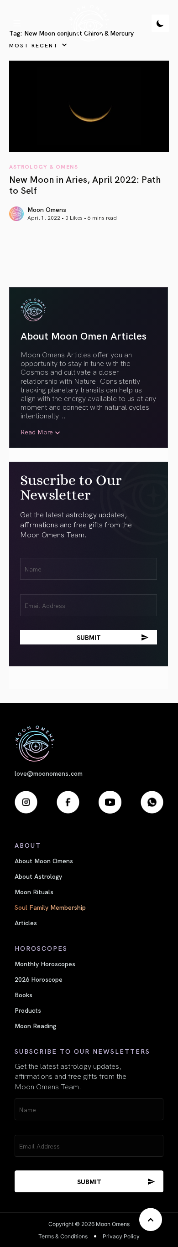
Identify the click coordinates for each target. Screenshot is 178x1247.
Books (23, 994)
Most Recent (33, 45)
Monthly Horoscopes (45, 963)
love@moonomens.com (49, 773)
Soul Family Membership (50, 907)
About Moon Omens (44, 860)
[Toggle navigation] (17, 23)
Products (28, 1010)
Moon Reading (35, 1025)
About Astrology (38, 876)
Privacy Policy (121, 1236)
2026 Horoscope (39, 979)
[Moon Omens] (89, 23)
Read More (37, 432)
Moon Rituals (34, 891)
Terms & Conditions (63, 1236)
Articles (26, 922)
